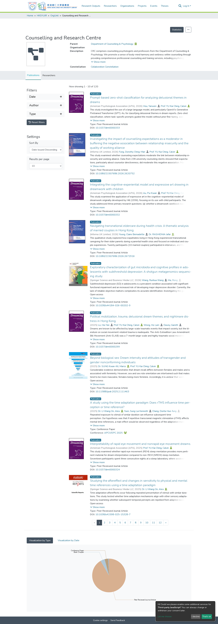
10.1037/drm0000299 (108, 346)
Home (30, 15)
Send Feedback (117, 620)
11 (153, 522)
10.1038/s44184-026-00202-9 (113, 305)
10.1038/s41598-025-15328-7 (113, 514)
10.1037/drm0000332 (108, 214)
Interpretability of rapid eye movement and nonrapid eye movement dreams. (140, 444)
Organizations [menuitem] (127, 6)
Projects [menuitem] (142, 6)
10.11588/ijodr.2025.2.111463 (112, 391)
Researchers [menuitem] (110, 6)
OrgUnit (54, 15)
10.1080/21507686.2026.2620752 (115, 173)
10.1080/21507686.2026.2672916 (115, 256)
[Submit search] (180, 6)
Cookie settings (100, 620)
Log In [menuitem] (186, 6)
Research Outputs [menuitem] (91, 6)
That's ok (206, 616)
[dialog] (185, 611)
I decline (196, 616)
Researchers (48, 75)
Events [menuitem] (153, 6)
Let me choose (165, 616)
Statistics (177, 29)
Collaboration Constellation (104, 66)
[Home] (53, 6)
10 (146, 522)
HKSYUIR (42, 15)
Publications (33, 75)
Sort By (33, 143)
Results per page (39, 159)
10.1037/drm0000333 (108, 127)
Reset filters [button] (38, 122)
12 (160, 522)
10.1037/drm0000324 (108, 469)
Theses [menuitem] (164, 6)
